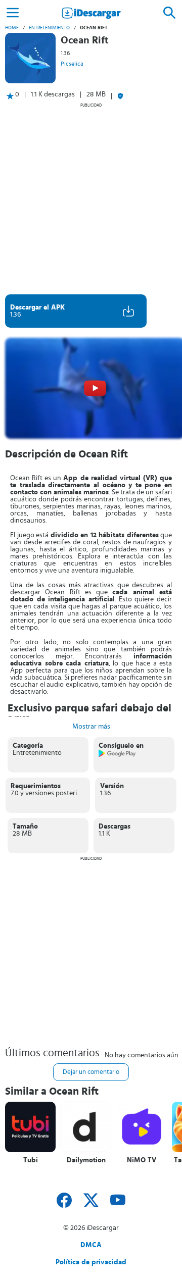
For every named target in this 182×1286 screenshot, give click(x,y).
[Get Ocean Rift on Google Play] (117, 755)
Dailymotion (86, 1160)
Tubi (30, 1160)
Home (12, 27)
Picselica (72, 64)
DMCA (91, 1245)
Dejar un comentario (91, 1072)
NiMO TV (141, 1160)
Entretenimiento (49, 27)
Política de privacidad (91, 1262)
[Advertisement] (91, 198)
